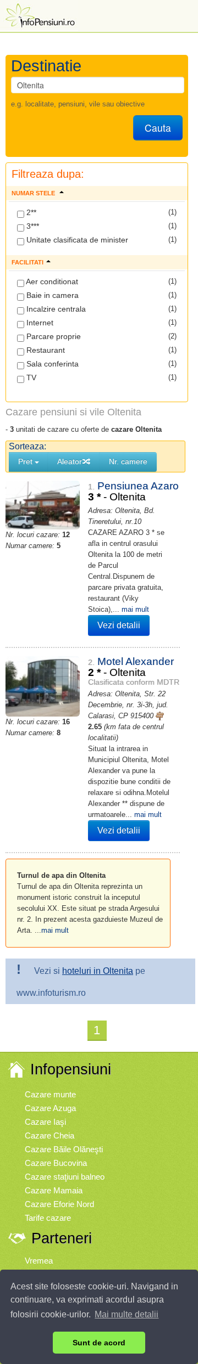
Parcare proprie (52, 336)
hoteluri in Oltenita (97, 971)
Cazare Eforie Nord (59, 1204)
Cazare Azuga (50, 1108)
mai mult (135, 609)
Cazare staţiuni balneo (65, 1176)
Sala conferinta (51, 363)
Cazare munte (50, 1094)
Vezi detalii (118, 625)
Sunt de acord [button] (99, 1342)
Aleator (69, 461)
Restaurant (44, 350)
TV (30, 377)
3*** (31, 226)
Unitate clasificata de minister (76, 239)
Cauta (158, 127)
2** (30, 212)
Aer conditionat (51, 281)
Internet (38, 322)
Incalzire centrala (55, 309)
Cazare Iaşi (45, 1121)
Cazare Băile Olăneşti (64, 1149)
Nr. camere (128, 461)
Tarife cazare (48, 1217)
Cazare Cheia (49, 1135)
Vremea (39, 1260)
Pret (26, 461)
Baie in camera (51, 295)
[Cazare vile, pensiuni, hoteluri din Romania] (39, 14)
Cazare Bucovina (56, 1163)
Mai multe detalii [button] (126, 1314)
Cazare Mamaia (53, 1190)
